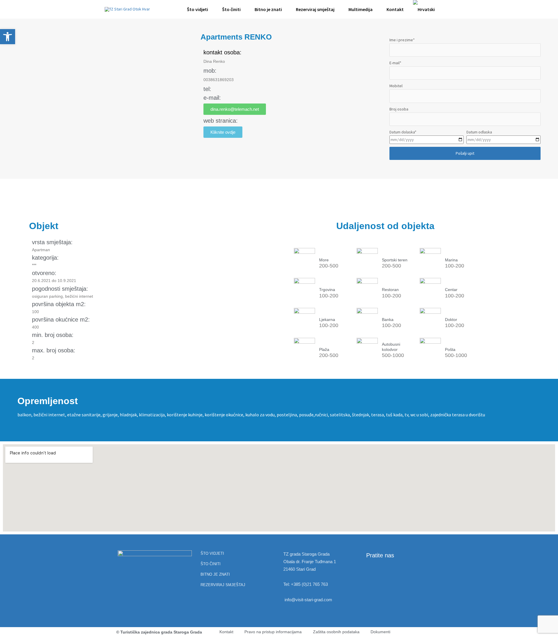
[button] (446, 9)
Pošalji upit (465, 153)
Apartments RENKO (236, 37)
